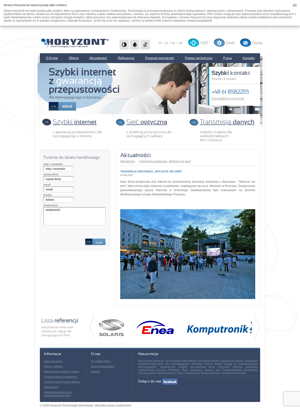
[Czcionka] (145, 44)
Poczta (257, 42)
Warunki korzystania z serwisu (61, 371)
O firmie (52, 58)
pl (160, 42)
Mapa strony (51, 387)
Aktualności (98, 58)
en (173, 42)
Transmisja (227, 122)
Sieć (146, 122)
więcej (67, 106)
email (46, 184)
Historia (95, 371)
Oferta (74, 58)
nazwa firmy (51, 174)
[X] (294, 5)
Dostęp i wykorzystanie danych (62, 381)
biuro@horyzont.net (228, 98)
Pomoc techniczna (198, 58)
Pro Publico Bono (100, 361)
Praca (227, 58)
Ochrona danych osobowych (60, 376)
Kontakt (249, 58)
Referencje (126, 58)
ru (166, 42)
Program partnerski (159, 58)
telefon (47, 195)
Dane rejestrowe (53, 361)
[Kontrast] (124, 44)
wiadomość (50, 205)
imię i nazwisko (53, 164)
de (180, 42)
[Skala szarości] (134, 44)
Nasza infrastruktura (102, 366)
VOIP (204, 42)
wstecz (91, 327)
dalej (257, 327)
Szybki (75, 122)
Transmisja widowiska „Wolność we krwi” (165, 161)
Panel (230, 42)
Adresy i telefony (53, 366)
